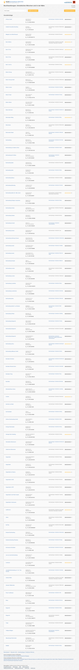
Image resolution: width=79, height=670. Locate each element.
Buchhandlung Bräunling (10, 185)
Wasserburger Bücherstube (11, 638)
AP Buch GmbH (9, 19)
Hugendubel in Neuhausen (11, 502)
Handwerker (13, 655)
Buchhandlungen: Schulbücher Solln (55, 592)
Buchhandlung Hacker (10, 230)
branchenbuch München (14, 1)
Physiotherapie (10, 660)
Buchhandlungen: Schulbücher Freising (55, 94)
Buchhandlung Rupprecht (11, 321)
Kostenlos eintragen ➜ (69, 10)
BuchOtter (8, 381)
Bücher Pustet (8, 94)
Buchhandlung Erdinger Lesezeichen (13, 200)
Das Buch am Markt (10, 404)
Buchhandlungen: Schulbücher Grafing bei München (56, 133)
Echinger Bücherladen (10, 426)
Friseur (18, 659)
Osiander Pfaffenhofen (10, 585)
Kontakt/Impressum (7, 666)
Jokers (7, 517)
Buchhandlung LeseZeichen (11, 290)
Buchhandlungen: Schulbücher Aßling (55, 117)
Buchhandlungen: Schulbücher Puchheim (56, 185)
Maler (54, 659)
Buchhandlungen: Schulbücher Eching (55, 426)
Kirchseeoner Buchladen (10, 547)
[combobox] (4, 10)
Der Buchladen (9, 411)
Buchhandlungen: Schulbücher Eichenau (56, 600)
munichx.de (27, 668)
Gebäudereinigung (32, 659)
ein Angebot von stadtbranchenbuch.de (12, 2)
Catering (15, 659)
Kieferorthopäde (46, 659)
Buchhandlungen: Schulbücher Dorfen (55, 419)
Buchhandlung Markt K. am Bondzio (13, 306)
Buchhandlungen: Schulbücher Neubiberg (56, 87)
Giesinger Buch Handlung (11, 434)
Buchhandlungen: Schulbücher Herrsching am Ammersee (56, 141)
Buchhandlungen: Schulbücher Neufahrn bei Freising (56, 110)
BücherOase (8, 124)
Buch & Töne (8, 49)
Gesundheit (8, 655)
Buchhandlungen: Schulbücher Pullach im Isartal (56, 254)
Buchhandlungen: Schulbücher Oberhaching (56, 532)
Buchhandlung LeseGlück (11, 283)
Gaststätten (22, 659)
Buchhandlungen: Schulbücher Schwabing (56, 570)
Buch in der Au (8, 64)
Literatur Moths (9, 577)
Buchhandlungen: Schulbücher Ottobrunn (56, 260)
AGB (20, 666)
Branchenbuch (6, 652)
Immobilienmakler (39, 659)
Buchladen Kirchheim (10, 358)
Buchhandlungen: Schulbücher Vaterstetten (56, 19)
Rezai (7, 600)
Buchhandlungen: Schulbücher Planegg (55, 539)
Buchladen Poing (9, 373)
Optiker (56, 659)
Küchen (50, 659)
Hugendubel (8, 456)
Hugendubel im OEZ (10, 479)
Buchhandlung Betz (9, 170)
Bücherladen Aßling (9, 117)
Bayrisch (26, 659)
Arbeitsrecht (71, 659)
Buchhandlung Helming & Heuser (12, 238)
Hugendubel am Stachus (10, 472)
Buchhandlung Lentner (10, 268)
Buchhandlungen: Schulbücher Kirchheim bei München (56, 359)
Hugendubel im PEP (10, 487)
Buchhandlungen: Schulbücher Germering (56, 290)
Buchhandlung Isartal (10, 245)
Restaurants (22, 655)
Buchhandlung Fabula (10, 207)
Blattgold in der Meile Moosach (12, 34)
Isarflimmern (8, 509)
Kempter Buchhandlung (10, 532)
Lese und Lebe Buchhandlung (12, 555)
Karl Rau (7, 524)
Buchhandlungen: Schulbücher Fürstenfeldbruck (54, 631)
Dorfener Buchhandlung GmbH (12, 419)
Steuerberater (16, 660)
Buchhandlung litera (10, 298)
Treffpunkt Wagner (9, 630)
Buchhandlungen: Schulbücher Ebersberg (56, 381)
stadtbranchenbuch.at (19, 668)
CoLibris (7, 396)
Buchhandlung (8, 140)
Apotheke (5, 659)
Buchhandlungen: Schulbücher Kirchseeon (56, 547)
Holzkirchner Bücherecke (11, 449)
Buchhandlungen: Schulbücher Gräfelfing (56, 313)
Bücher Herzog (9, 72)
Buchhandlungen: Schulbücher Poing (55, 373)
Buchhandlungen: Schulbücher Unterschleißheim (54, 156)
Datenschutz (15, 666)
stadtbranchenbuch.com (8, 668)
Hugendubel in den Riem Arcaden (12, 494)
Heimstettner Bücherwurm (11, 441)
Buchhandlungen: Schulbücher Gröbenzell (56, 298)
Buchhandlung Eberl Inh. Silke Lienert (13, 192)
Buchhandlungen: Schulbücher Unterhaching (56, 238)
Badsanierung (10, 659)
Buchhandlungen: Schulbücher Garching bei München (56, 344)
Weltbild (7, 645)
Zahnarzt (21, 660)
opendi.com (33, 668)
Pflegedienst (60, 659)
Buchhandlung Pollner (10, 313)
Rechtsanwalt (66, 659)
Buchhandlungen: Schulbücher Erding (55, 170)
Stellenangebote (25, 666)
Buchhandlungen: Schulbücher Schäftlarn (56, 245)
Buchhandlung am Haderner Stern (12, 147)
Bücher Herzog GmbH (10, 79)
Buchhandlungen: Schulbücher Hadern (55, 147)
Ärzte (5, 655)
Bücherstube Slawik (9, 132)
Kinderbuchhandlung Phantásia (12, 539)
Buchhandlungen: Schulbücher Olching (55, 411)
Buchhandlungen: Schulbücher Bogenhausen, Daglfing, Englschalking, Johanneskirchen (55, 337)
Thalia (7, 622)
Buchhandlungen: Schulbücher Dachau (55, 351)
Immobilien (18, 655)
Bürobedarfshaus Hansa (10, 389)
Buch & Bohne (8, 41)
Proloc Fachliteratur (9, 592)
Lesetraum (8, 562)
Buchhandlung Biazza (10, 177)
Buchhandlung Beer (10, 162)
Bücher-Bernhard (9, 109)
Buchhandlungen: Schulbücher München (26, 652)
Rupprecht (8, 607)
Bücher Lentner (9, 87)
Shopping (27, 655)
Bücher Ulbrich (9, 102)
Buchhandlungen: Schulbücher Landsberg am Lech (56, 390)
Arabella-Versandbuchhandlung (12, 26)
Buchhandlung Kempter (10, 260)
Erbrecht (5, 660)
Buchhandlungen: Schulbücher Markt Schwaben (55, 307)
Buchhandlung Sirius (10, 343)
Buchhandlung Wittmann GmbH (12, 351)
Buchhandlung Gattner (10, 215)
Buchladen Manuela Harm (11, 366)
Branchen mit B (14, 652)
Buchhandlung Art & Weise (11, 155)
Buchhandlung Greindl (10, 223)
